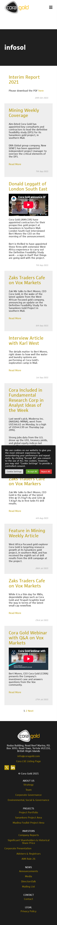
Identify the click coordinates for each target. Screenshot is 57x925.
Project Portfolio (28, 812)
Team (29, 789)
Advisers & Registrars (28, 853)
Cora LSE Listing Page (28, 761)
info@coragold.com (28, 756)
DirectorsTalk (28, 881)
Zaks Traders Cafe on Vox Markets (27, 280)
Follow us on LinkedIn (13, 767)
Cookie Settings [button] (14, 471)
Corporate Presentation (17, 848)
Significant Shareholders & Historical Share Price (28, 841)
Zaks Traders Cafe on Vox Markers (27, 481)
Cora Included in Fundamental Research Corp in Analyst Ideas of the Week (26, 400)
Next (30, 710)
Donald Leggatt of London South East (28, 186)
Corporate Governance (28, 795)
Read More (15, 164)
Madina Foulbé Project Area (28, 822)
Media (28, 876)
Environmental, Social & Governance (28, 800)
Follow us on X (6, 767)
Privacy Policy (28, 911)
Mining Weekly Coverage (24, 112)
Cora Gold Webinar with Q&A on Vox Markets (28, 638)
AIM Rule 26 (28, 858)
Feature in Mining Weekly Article (27, 533)
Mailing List (28, 886)
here (41, 90)
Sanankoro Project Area (28, 817)
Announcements (28, 871)
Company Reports (28, 835)
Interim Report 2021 (24, 79)
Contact (28, 899)
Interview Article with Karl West (26, 340)
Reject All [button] (45, 471)
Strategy (28, 784)
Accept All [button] (32, 471)
